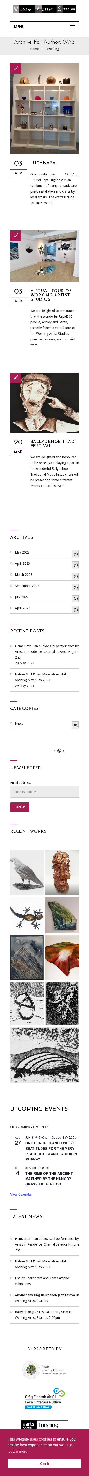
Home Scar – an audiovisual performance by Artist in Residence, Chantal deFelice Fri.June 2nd (47, 651)
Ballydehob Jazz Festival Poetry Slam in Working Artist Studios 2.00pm (43, 1315)
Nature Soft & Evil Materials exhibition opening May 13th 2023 (42, 677)
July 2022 (46, 597)
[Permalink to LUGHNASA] (44, 153)
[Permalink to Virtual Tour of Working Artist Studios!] (44, 281)
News (46, 724)
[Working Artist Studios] (44, 10)
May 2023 (46, 553)
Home (34, 49)
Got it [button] (44, 1464)
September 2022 (46, 586)
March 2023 (46, 575)
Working (53, 49)
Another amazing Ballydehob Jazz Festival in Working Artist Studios (47, 1298)
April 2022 (46, 609)
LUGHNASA (43, 163)
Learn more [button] (18, 1451)
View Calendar (21, 1194)
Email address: (20, 783)
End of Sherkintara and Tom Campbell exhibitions (42, 1281)
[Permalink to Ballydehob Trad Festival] (44, 431)
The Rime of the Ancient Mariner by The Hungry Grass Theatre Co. (49, 1178)
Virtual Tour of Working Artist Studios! (51, 295)
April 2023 (46, 564)
